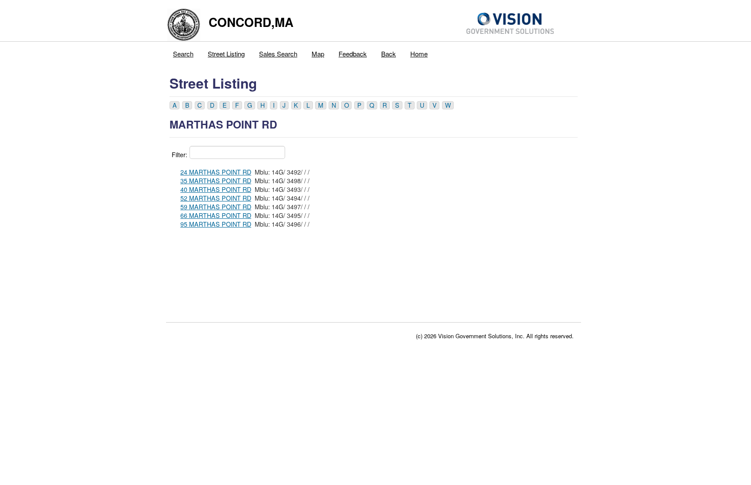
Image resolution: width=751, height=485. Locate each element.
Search (183, 53)
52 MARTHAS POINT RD (215, 198)
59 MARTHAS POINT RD (215, 206)
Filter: (179, 154)
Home (419, 53)
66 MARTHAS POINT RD (215, 215)
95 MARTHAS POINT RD (215, 224)
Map (318, 53)
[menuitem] (183, 51)
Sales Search (278, 53)
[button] (174, 105)
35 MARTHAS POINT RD (215, 180)
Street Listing (226, 53)
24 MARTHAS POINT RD (215, 172)
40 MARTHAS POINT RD (215, 189)
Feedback (353, 53)
